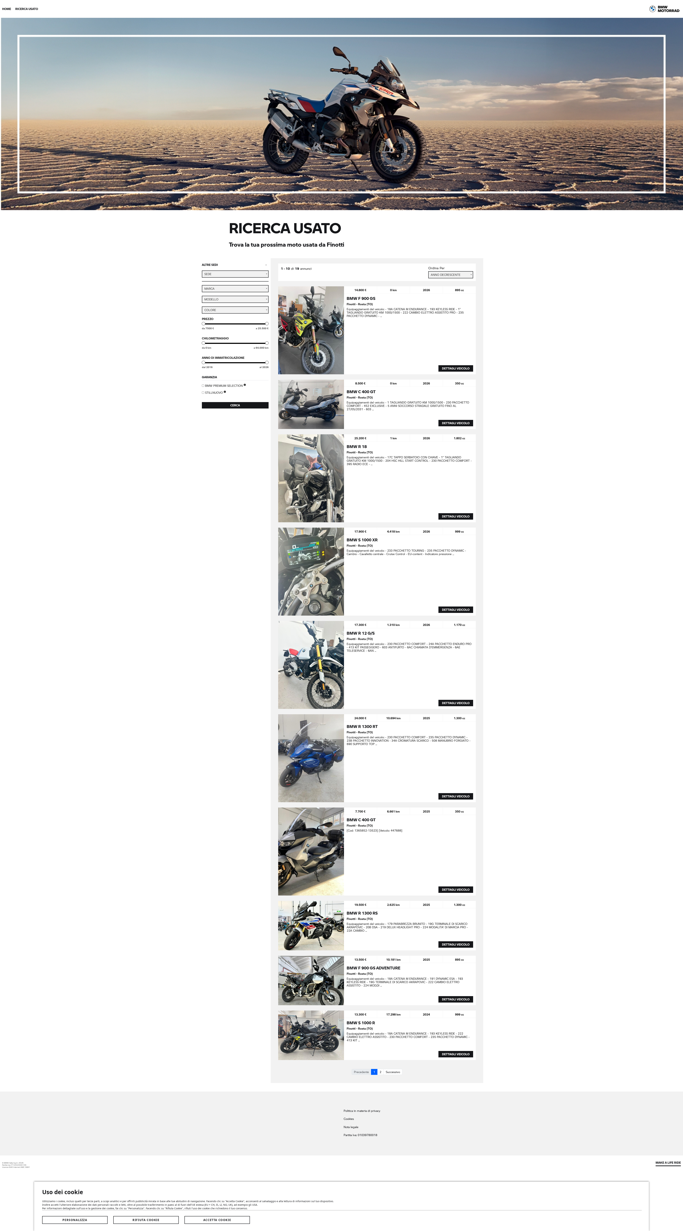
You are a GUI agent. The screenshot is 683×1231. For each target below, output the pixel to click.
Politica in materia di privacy (362, 1111)
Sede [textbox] (207, 274)
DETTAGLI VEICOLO (456, 368)
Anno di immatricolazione (223, 357)
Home (6, 9)
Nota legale (351, 1127)
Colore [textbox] (210, 310)
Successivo (393, 1072)
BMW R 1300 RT (362, 726)
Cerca (235, 405)
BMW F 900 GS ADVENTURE (373, 967)
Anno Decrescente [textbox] (445, 275)
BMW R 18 (357, 446)
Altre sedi (210, 265)
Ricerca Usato (26, 9)
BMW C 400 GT (361, 391)
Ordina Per (436, 268)
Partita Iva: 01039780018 (360, 1135)
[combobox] (235, 274)
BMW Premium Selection (224, 385)
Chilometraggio (215, 338)
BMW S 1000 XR (362, 539)
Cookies (349, 1119)
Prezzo (207, 319)
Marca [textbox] (209, 288)
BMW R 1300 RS (362, 912)
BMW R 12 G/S (361, 633)
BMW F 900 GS (361, 298)
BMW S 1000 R (361, 1022)
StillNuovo (214, 392)
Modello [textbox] (211, 299)
